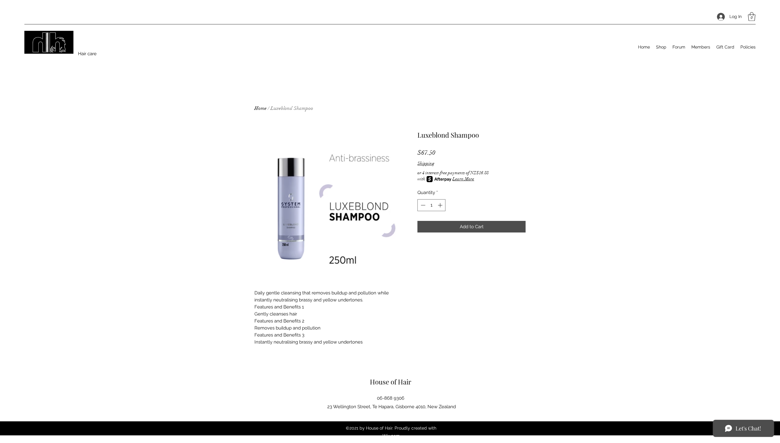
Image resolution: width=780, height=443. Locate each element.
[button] (751, 16)
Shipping (425, 163)
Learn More (463, 179)
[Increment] (441, 205)
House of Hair (390, 381)
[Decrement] (422, 205)
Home (260, 108)
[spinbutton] (432, 205)
